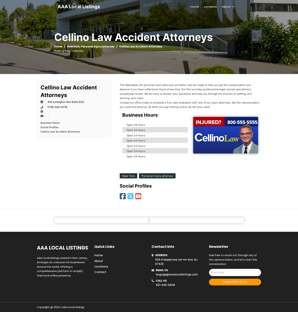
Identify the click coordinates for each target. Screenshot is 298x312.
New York (73, 46)
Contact (100, 272)
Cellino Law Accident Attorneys (60, 131)
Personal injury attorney (98, 46)
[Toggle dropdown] (233, 6)
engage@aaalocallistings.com (177, 274)
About (98, 261)
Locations (210, 6)
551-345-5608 (165, 285)
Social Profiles (50, 127)
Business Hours (50, 122)
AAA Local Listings (79, 6)
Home (194, 6)
